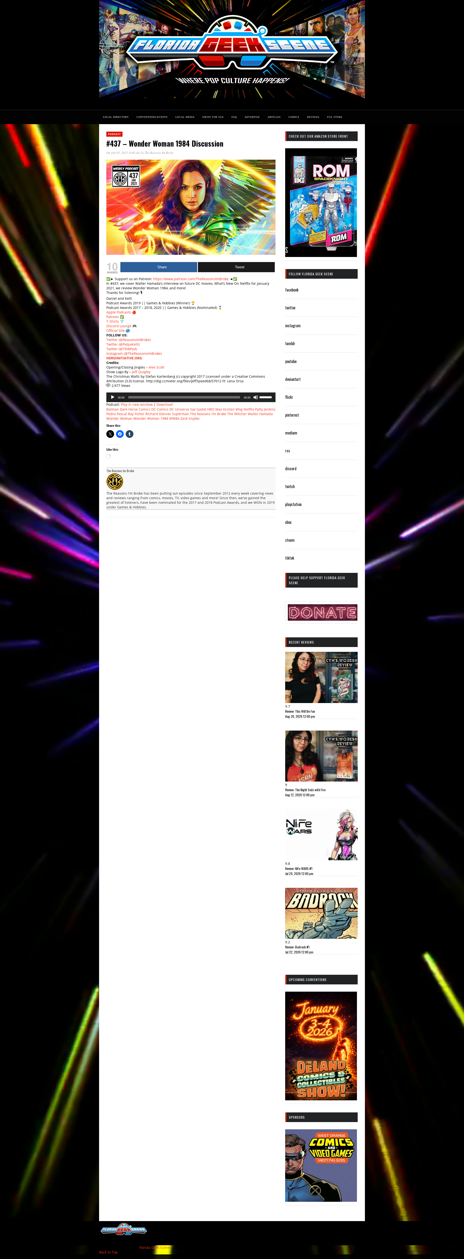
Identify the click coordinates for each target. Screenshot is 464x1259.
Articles (274, 117)
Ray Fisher (136, 414)
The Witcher (237, 414)
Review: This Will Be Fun (300, 711)
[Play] (112, 397)
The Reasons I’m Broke (208, 414)
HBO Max (214, 409)
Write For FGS (213, 117)
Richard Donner (158, 414)
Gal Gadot (198, 409)
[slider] (266, 396)
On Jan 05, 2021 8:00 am (122, 152)
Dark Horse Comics (135, 409)
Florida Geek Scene (154, 1247)
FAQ (234, 117)
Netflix (249, 409)
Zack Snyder (190, 418)
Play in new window (137, 404)
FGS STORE (334, 117)
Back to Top (108, 1252)
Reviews (313, 117)
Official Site (115, 330)
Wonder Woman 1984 (150, 418)
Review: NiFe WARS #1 (298, 868)
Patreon (112, 316)
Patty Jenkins (265, 409)
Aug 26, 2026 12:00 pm (300, 716)
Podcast (114, 134)
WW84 (174, 418)
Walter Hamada (260, 414)
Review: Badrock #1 (297, 946)
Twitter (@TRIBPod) (121, 349)
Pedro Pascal (116, 414)
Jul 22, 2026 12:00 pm (299, 951)
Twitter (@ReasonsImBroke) (128, 339)
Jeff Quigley (141, 372)
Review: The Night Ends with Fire (305, 789)
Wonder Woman (119, 418)
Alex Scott (156, 367)
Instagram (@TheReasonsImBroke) (134, 353)
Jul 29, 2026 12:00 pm (299, 873)
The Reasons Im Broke (159, 152)
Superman (180, 414)
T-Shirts (112, 321)
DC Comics (159, 409)
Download (165, 404)
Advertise (252, 117)
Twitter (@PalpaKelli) (123, 344)
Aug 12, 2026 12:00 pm (299, 794)
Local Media (185, 117)
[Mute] (255, 397)
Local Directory (116, 117)
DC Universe (179, 409)
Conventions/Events (152, 117)
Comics (294, 117)
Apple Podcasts (118, 312)
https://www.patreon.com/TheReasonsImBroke (191, 279)
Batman (112, 409)
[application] (191, 397)
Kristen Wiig (233, 409)
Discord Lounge (118, 326)
